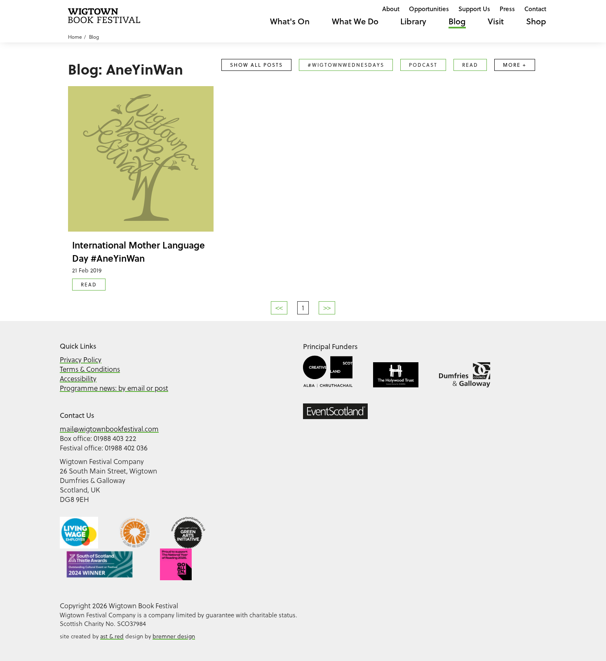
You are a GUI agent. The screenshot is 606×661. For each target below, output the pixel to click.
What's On (290, 21)
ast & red (112, 636)
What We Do (355, 21)
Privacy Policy (80, 360)
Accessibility (78, 379)
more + (514, 64)
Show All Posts (256, 64)
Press (507, 8)
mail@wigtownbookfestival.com (109, 429)
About (390, 8)
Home (75, 36)
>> (327, 308)
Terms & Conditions (90, 369)
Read (470, 64)
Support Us (474, 8)
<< (279, 308)
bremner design (174, 636)
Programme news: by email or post (114, 388)
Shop (536, 21)
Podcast (423, 64)
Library (413, 21)
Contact (535, 8)
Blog (457, 21)
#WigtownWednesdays (346, 64)
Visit (496, 21)
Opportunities (429, 8)
